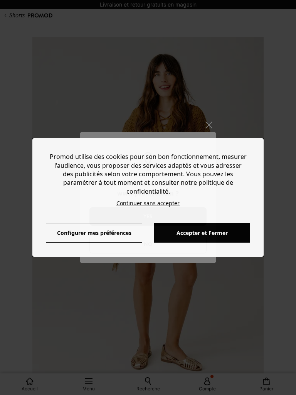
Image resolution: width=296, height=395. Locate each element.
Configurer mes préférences (94, 232)
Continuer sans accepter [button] (148, 203)
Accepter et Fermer (202, 232)
